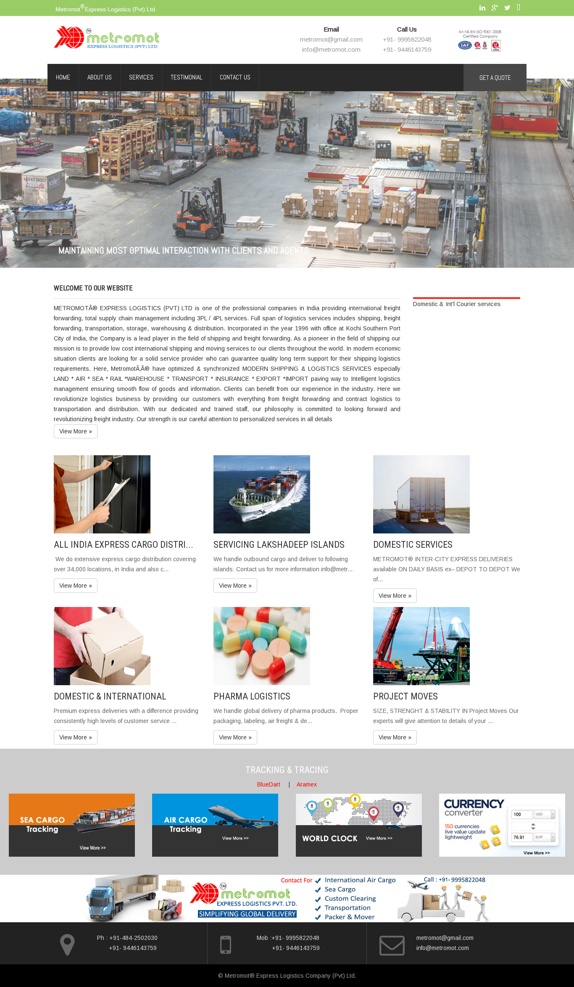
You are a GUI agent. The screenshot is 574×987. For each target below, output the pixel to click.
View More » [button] (75, 431)
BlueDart (268, 784)
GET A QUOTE (495, 78)
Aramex (307, 784)
